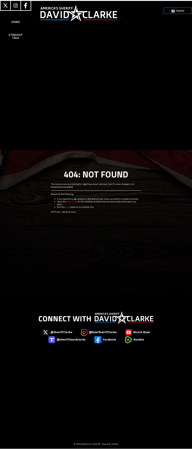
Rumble (138, 339)
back (67, 206)
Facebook (109, 339)
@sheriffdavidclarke (71, 339)
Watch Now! (141, 332)
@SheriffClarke (61, 332)
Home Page (71, 201)
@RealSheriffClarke (102, 332)
